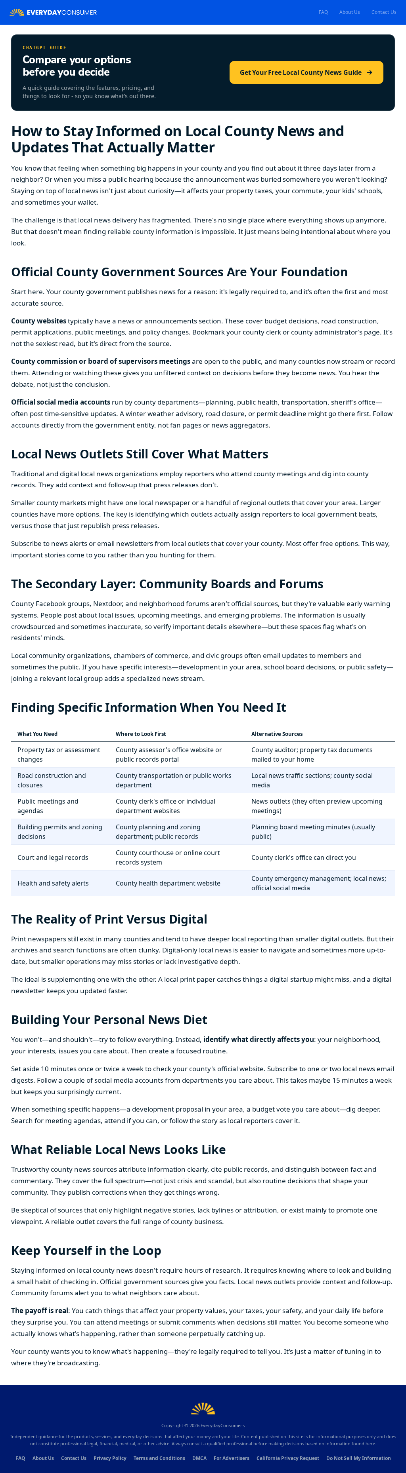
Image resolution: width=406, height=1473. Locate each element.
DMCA (199, 1458)
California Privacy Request (288, 1458)
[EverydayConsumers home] (53, 12)
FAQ (323, 12)
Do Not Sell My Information (358, 1458)
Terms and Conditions (159, 1458)
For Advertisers (231, 1458)
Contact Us (384, 12)
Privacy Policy (110, 1458)
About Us (349, 12)
